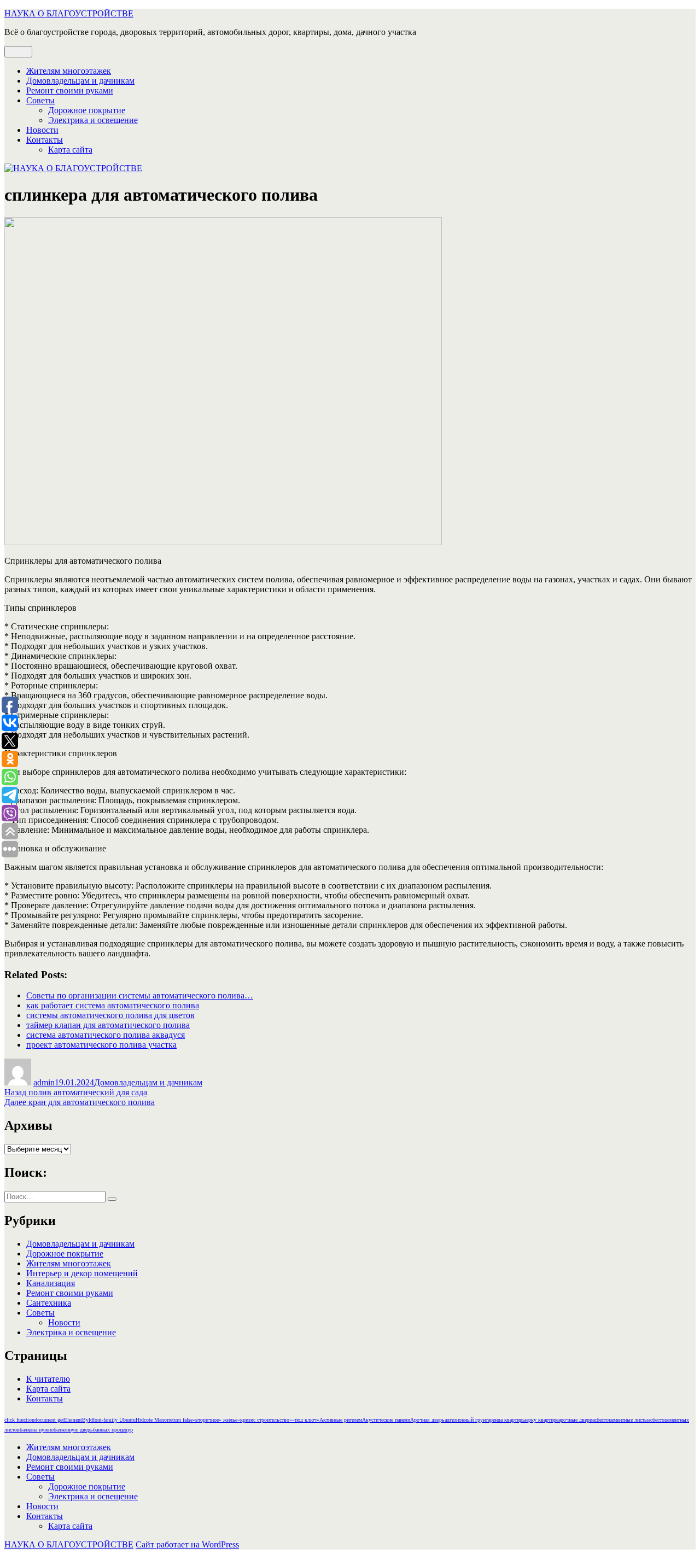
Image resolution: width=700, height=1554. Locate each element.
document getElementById (63, 1420)
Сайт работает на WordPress (187, 1544)
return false (180, 1420)
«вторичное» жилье (214, 1420)
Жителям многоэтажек (68, 70)
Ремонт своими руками (69, 90)
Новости (42, 130)
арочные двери (575, 1420)
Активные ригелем (340, 1420)
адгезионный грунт (466, 1420)
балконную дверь (73, 1430)
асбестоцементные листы (620, 1420)
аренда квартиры (507, 1420)
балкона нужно (37, 1430)
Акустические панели (386, 1420)
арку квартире (542, 1420)
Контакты (44, 139)
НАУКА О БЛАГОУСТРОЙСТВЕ (68, 13)
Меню (18, 52)
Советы (40, 100)
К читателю (48, 1378)
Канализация (50, 1283)
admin (44, 1082)
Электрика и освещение (93, 120)
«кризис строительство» (264, 1420)
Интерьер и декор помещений (82, 1273)
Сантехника (48, 1302)
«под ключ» (305, 1420)
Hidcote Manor (152, 1420)
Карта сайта (70, 149)
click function (19, 1420)
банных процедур (113, 1430)
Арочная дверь (427, 1420)
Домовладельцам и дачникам (80, 80)
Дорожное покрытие (86, 110)
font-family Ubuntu (114, 1420)
